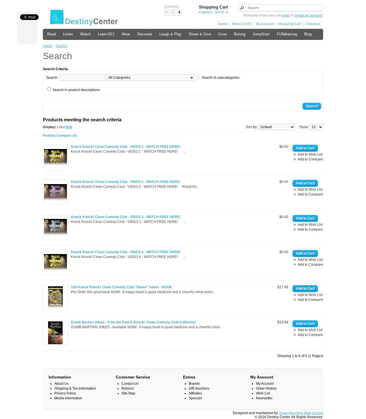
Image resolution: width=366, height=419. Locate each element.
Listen (68, 34)
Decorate (144, 34)
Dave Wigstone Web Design (301, 413)
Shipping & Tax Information (75, 388)
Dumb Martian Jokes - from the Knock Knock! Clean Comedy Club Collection (133, 322)
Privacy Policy (65, 393)
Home (223, 24)
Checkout (312, 24)
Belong (239, 34)
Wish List (263, 393)
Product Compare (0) (60, 136)
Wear (126, 34)
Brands (194, 384)
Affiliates (195, 393)
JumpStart (261, 34)
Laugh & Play (170, 34)
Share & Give (200, 34)
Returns (128, 388)
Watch (85, 34)
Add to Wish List (310, 154)
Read (51, 34)
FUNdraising (287, 34)
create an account (308, 15)
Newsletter (264, 398)
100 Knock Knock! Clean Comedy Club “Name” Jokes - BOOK (121, 287)
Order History (266, 388)
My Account (265, 24)
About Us (61, 384)
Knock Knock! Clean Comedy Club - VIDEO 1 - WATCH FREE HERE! (125, 147)
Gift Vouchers (199, 388)
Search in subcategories (220, 78)
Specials (195, 398)
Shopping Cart (289, 24)
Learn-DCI (106, 34)
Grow (222, 34)
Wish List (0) (241, 24)
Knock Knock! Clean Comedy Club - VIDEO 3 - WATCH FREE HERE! (125, 217)
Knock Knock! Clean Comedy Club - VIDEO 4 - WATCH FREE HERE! (125, 252)
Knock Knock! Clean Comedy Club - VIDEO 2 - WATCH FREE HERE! (125, 182)
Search (61, 46)
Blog (308, 34)
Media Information (68, 398)
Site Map (128, 393)
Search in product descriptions (76, 90)
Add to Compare (310, 159)
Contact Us (130, 384)
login (286, 15)
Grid (68, 127)
